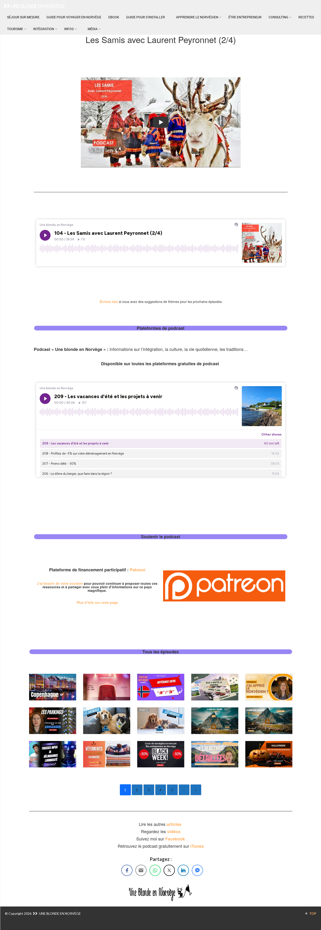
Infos (69, 29)
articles (175, 824)
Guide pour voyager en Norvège (74, 17)
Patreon (137, 570)
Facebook (175, 839)
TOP (312, 913)
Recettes (306, 17)
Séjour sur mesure (23, 17)
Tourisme (15, 29)
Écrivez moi (109, 301)
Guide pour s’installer (145, 17)
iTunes (197, 846)
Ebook (113, 17)
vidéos (173, 831)
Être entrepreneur (245, 17)
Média (92, 29)
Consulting (279, 17)
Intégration (44, 29)
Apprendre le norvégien (197, 17)
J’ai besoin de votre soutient (60, 583)
